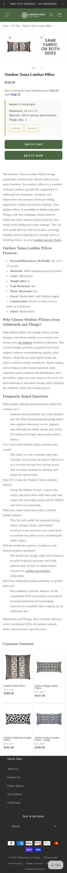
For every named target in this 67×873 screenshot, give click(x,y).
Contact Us (13, 777)
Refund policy (51, 857)
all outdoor (25, 342)
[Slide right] (42, 68)
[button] (7, 15)
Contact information (35, 869)
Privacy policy (16, 863)
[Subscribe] (55, 826)
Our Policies (14, 794)
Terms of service (34, 863)
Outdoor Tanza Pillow (14, 686)
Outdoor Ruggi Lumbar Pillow (46, 687)
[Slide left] (25, 68)
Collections (13, 802)
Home (5, 26)
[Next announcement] (63, 4)
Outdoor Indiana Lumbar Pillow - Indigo (47, 739)
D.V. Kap (15, 26)
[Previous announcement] (4, 4)
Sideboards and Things (28, 857)
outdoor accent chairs (47, 239)
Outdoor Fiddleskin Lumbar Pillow (17, 739)
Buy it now (33, 155)
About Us (12, 768)
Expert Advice (15, 785)
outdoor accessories (37, 570)
